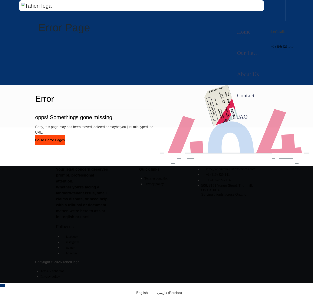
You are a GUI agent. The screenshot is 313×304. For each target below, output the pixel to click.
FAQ (242, 117)
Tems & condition (156, 178)
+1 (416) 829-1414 (282, 46)
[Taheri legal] (141, 5)
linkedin (71, 253)
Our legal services (251, 53)
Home (244, 32)
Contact (246, 95)
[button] (50, 140)
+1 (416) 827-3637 (218, 180)
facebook (72, 236)
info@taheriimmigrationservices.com (230, 169)
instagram (72, 242)
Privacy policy (154, 184)
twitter (70, 247)
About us (248, 74)
